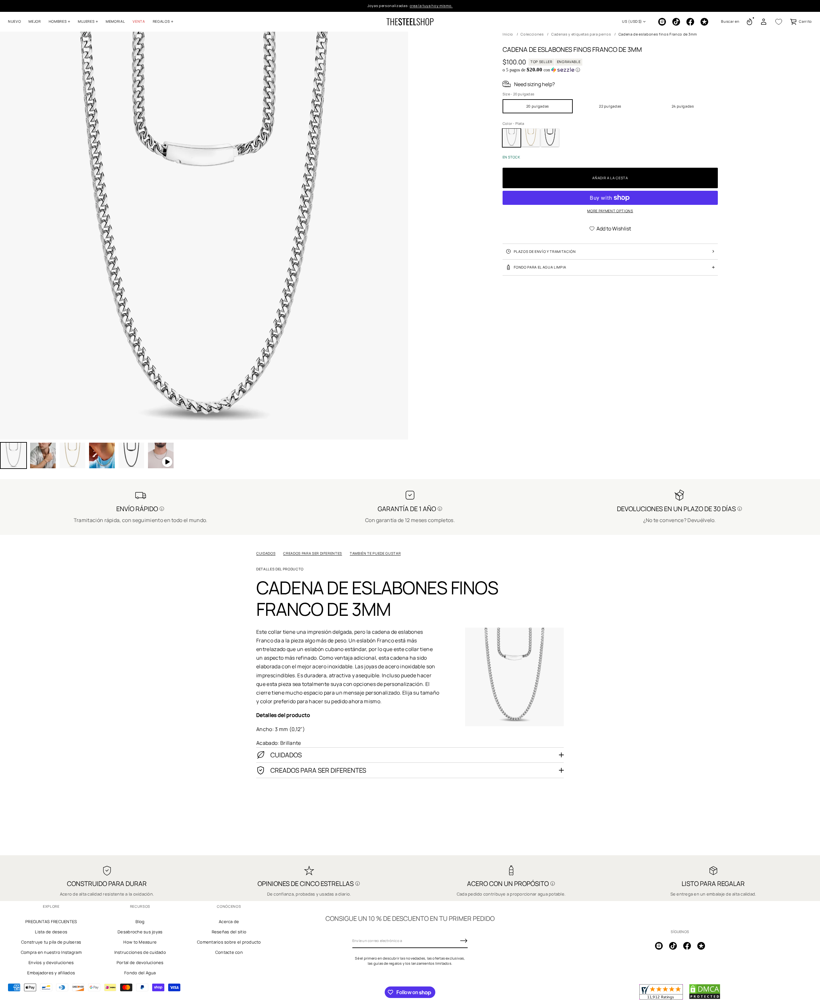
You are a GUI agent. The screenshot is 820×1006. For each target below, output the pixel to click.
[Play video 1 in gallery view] (161, 455)
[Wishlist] (778, 22)
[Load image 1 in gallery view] (13, 455)
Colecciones (532, 34)
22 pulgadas (610, 105)
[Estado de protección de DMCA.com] (705, 998)
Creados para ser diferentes (312, 553)
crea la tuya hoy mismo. (431, 5)
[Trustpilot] (704, 22)
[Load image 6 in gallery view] (131, 455)
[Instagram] (662, 22)
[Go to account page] (764, 22)
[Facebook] (690, 22)
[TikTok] (676, 22)
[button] (730, 22)
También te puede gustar (375, 553)
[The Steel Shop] (410, 21)
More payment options (610, 210)
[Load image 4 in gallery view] (72, 455)
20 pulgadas (537, 105)
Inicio (508, 34)
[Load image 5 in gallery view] (102, 455)
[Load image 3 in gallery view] (43, 455)
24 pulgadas (683, 105)
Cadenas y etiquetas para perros (581, 34)
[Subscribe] (464, 941)
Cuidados (265, 553)
